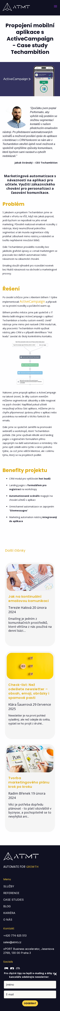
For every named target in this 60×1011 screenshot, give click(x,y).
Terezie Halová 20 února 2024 (27, 609)
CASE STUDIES (13, 899)
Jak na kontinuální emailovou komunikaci (28, 598)
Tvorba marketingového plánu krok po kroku (28, 782)
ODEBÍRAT (30, 1003)
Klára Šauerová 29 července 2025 (29, 706)
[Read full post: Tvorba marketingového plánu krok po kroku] (30, 771)
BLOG (7, 906)
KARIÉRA (9, 913)
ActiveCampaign (32, 301)
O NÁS (7, 919)
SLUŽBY (8, 886)
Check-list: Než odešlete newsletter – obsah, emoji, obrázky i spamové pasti (28, 691)
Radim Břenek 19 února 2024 (26, 795)
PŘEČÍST (14, 637)
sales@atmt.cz (12, 942)
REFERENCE (11, 893)
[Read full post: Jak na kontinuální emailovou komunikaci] (30, 589)
